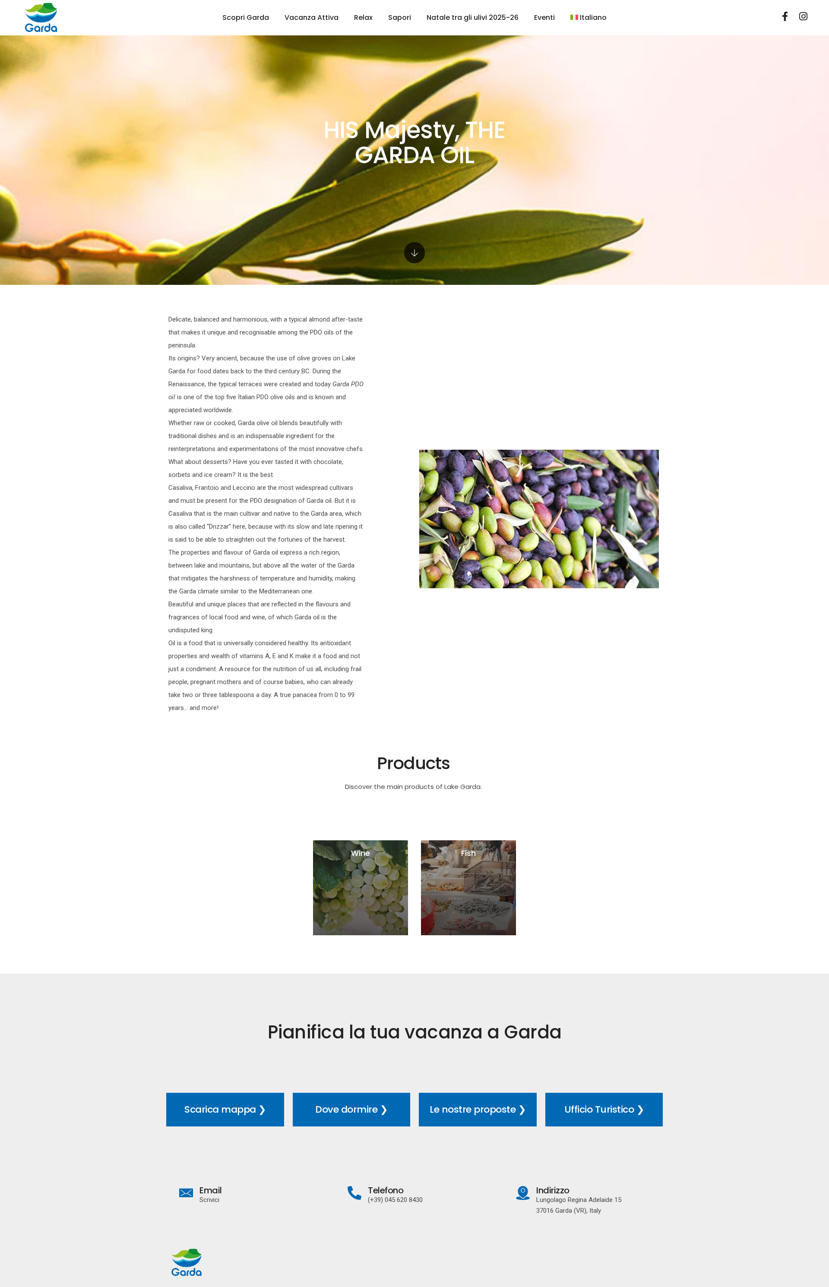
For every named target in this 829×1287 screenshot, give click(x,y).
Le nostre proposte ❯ (477, 1109)
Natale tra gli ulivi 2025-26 (473, 17)
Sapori (399, 17)
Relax (363, 17)
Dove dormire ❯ (351, 1109)
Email (210, 1190)
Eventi (544, 17)
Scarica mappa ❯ (225, 1109)
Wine (360, 853)
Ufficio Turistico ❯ (604, 1109)
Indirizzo (553, 1190)
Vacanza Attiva (312, 17)
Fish (468, 853)
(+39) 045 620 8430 (395, 1200)
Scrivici (209, 1200)
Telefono (385, 1190)
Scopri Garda (245, 17)
